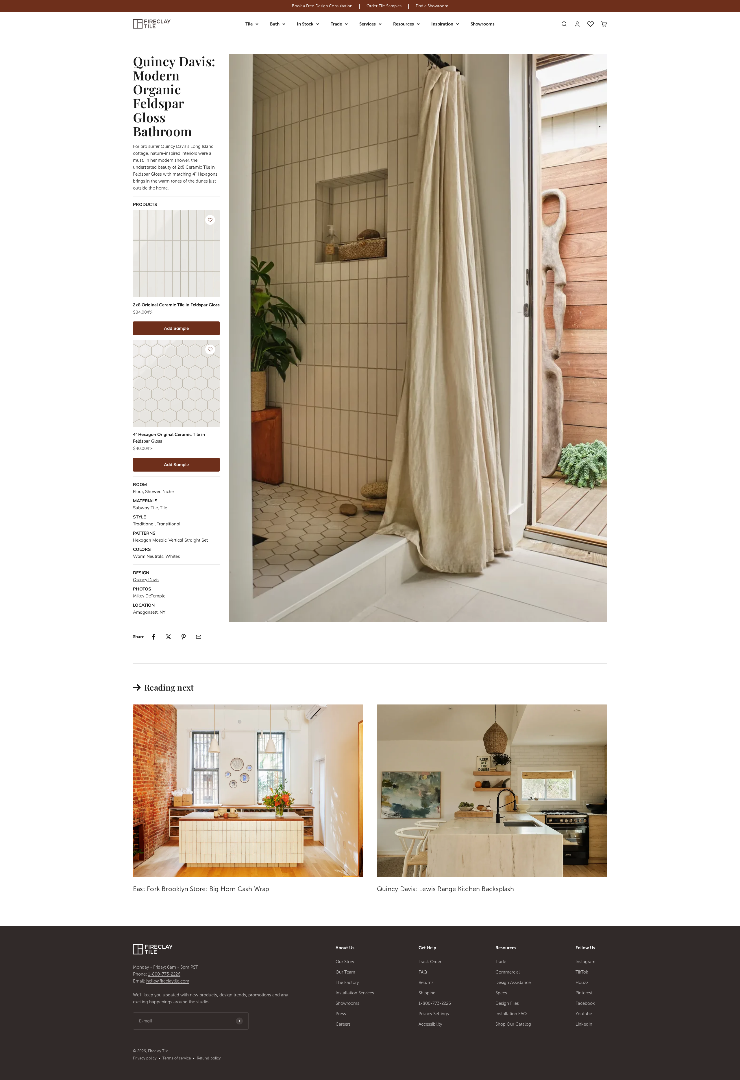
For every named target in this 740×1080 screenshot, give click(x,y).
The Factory (347, 982)
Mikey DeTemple (149, 596)
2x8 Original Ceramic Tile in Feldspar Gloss (176, 305)
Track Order (430, 961)
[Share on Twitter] (168, 637)
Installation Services (355, 993)
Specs (501, 993)
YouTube (584, 1013)
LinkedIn (584, 1024)
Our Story (345, 961)
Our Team (345, 972)
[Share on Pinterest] (183, 637)
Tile (249, 24)
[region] (370, 6)
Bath (275, 24)
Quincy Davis (146, 579)
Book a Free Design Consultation (322, 6)
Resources (403, 24)
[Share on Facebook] (153, 637)
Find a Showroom (432, 6)
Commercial (507, 972)
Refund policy (209, 1058)
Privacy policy (144, 1058)
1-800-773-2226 (164, 974)
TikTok (582, 972)
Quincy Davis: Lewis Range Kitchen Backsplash (445, 889)
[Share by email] (198, 637)
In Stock (305, 24)
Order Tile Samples (384, 6)
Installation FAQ (511, 1013)
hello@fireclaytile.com (167, 981)
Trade (336, 24)
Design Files (507, 1003)
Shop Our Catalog (513, 1024)
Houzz (582, 982)
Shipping (427, 993)
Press (341, 1013)
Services (367, 24)
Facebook (585, 1003)
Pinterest (584, 993)
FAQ (423, 972)
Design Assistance (513, 982)
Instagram (585, 961)
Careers (343, 1024)
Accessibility (430, 1024)
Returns (426, 982)
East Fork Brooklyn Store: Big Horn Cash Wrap (201, 889)
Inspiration (442, 24)
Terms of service (176, 1058)
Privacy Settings (434, 1013)
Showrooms (483, 24)
